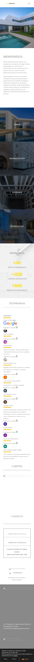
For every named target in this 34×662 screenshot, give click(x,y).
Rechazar (14, 659)
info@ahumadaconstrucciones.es (21, 628)
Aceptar (5, 659)
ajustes (15, 655)
